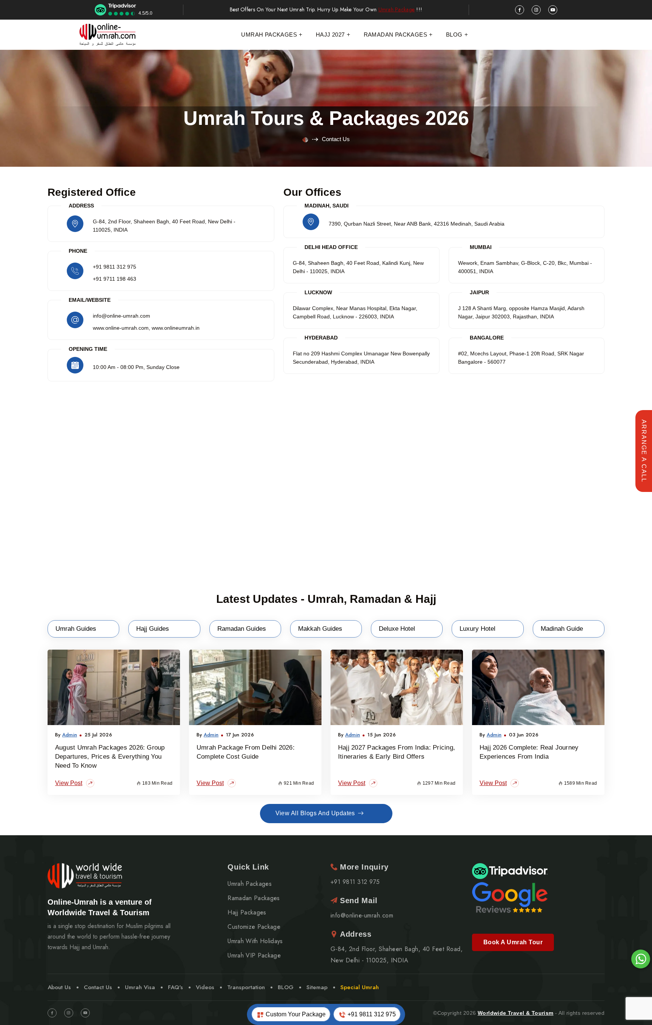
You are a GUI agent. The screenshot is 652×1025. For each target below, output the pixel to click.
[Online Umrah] (108, 34)
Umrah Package (396, 9)
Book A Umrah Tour (513, 942)
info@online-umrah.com (362, 915)
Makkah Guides (320, 628)
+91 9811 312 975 (114, 267)
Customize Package (254, 927)
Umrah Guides (75, 628)
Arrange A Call (644, 451)
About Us (59, 987)
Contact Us (98, 987)
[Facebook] (52, 1012)
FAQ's (175, 987)
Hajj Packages (247, 912)
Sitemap (317, 987)
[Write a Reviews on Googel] (509, 897)
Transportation (246, 987)
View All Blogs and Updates (315, 813)
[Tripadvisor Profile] (509, 870)
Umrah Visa (140, 987)
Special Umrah (359, 987)
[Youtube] (85, 1012)
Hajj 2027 (330, 34)
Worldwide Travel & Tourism (516, 1013)
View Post (68, 783)
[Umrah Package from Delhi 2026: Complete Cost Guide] (255, 687)
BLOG (286, 987)
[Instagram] (68, 1012)
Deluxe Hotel (397, 628)
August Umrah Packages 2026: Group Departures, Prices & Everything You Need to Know (110, 756)
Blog (454, 34)
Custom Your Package (295, 1014)
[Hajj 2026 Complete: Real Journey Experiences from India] (538, 687)
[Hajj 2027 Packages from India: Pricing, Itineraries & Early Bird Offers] (397, 687)
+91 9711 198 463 (114, 279)
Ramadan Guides (241, 628)
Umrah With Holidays (255, 941)
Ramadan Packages (395, 34)
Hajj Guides (152, 628)
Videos (205, 987)
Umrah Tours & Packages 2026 (326, 118)
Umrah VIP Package (254, 955)
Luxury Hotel (477, 628)
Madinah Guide (562, 628)
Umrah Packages (269, 34)
